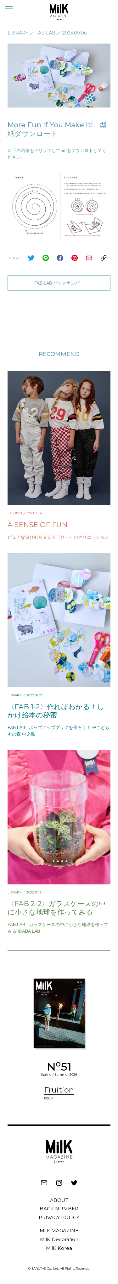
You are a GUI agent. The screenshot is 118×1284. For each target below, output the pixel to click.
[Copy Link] (103, 257)
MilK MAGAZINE (59, 1231)
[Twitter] (31, 257)
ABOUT (59, 1200)
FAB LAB (45, 33)
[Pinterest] (74, 257)
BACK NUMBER (59, 1209)
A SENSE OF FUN (38, 525)
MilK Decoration (59, 1239)
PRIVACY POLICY (59, 1217)
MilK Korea (59, 1248)
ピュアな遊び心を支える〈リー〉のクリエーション (58, 537)
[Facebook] (60, 257)
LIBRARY (18, 33)
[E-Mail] (89, 257)
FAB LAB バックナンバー (59, 283)
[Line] (45, 257)
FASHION (15, 513)
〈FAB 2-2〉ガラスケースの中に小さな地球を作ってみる (57, 907)
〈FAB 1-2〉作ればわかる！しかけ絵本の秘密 (56, 711)
